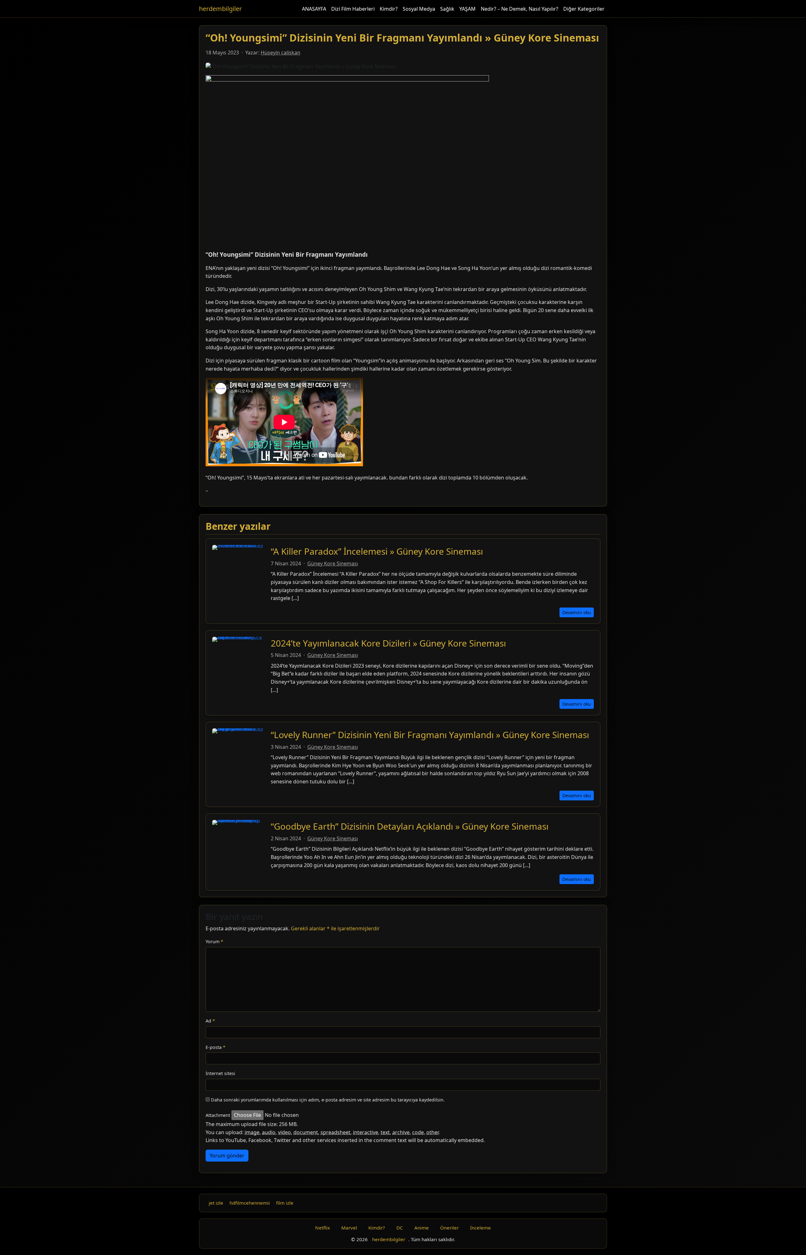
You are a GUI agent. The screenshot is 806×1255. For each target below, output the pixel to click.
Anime (421, 1227)
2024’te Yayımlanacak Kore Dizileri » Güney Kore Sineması (388, 643)
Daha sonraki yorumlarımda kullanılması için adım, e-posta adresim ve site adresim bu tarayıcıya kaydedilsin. (328, 1100)
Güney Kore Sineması (332, 563)
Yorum (214, 941)
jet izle (216, 1203)
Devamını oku (576, 612)
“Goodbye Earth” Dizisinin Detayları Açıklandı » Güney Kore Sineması (409, 826)
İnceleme (480, 1227)
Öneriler (449, 1227)
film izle (284, 1203)
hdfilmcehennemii (250, 1203)
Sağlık (447, 8)
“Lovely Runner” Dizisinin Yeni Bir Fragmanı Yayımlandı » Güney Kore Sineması (430, 735)
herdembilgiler (220, 8)
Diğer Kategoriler (583, 8)
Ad (210, 1021)
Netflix (322, 1227)
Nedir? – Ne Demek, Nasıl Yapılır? (519, 8)
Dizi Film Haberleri (353, 8)
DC (399, 1227)
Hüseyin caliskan (280, 52)
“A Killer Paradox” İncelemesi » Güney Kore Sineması (377, 551)
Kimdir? (389, 8)
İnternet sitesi (220, 1073)
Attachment (218, 1115)
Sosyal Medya (419, 8)
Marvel (349, 1227)
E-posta (215, 1047)
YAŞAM (467, 8)
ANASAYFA (314, 8)
